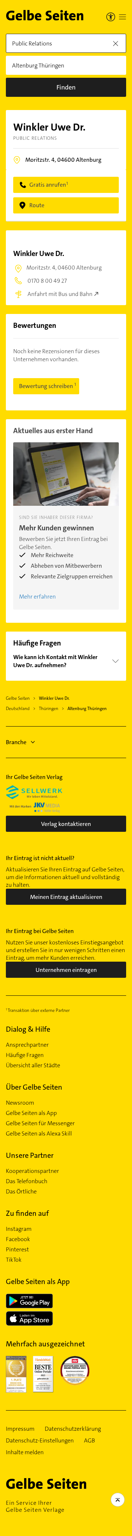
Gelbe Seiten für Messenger (40, 1123)
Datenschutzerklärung (73, 1429)
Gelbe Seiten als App (31, 1113)
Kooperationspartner (32, 1171)
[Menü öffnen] (122, 17)
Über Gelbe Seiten (34, 1087)
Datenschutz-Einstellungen (40, 1440)
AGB (89, 1440)
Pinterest (17, 1249)
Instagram (19, 1229)
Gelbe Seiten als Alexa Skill (39, 1133)
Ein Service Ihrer (35, 1506)
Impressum (20, 1429)
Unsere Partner (30, 1155)
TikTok (14, 1259)
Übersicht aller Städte (33, 1065)
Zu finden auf (27, 1213)
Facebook (18, 1239)
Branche (16, 742)
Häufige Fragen (25, 1055)
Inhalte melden (25, 1452)
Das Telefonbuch (26, 1181)
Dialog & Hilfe (28, 1029)
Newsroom (20, 1103)
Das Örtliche (21, 1191)
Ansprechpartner (27, 1045)
